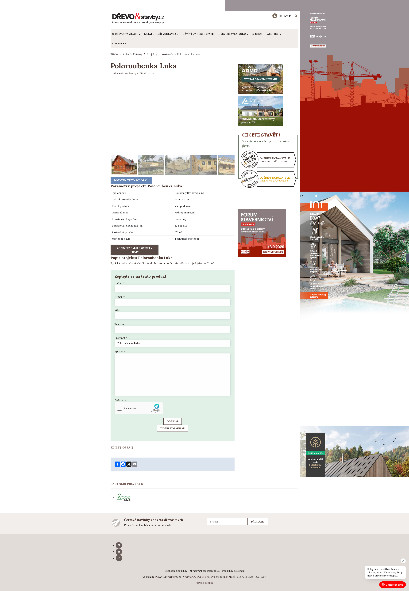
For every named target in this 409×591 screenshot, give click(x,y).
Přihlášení (285, 16)
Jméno (120, 283)
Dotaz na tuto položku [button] (131, 180)
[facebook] (119, 545)
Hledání (296, 16)
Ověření (120, 400)
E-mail (120, 296)
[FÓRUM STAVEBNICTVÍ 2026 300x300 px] (262, 232)
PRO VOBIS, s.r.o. (200, 576)
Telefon (119, 324)
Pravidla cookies (204, 582)
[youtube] (119, 551)
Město (118, 310)
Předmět (121, 337)
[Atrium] (260, 110)
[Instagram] (119, 558)
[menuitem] (127, 34)
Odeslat (172, 421)
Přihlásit (258, 521)
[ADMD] (260, 78)
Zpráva (120, 351)
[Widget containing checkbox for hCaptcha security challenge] (139, 408)
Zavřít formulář (172, 428)
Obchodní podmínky (176, 570)
